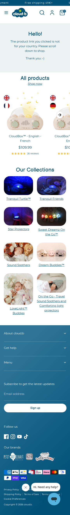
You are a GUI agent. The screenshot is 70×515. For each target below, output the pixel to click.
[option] (23, 127)
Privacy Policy (11, 489)
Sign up (35, 408)
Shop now (35, 84)
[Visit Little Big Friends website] (29, 457)
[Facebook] (6, 436)
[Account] (52, 11)
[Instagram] (12, 436)
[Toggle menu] (6, 12)
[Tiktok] (26, 436)
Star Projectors (18, 229)
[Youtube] (19, 436)
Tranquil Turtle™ (18, 199)
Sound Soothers (18, 265)
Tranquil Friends (51, 199)
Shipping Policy (12, 494)
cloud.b (28, 504)
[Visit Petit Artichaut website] (13, 457)
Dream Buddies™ (51, 265)
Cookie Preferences (15, 499)
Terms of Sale (31, 494)
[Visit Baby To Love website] (45, 457)
